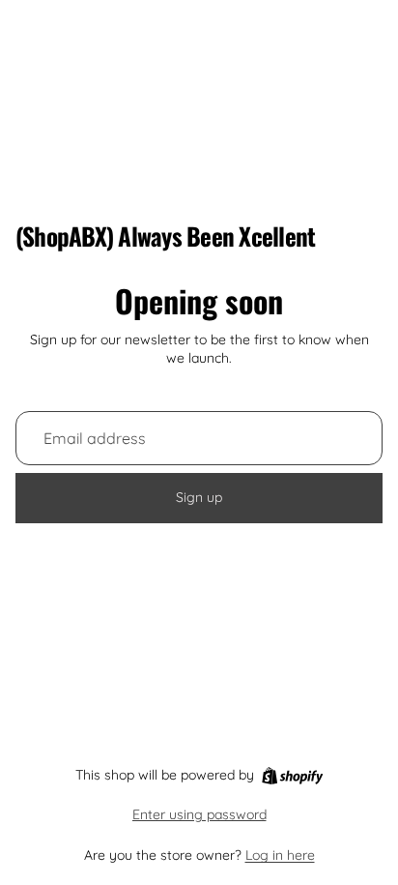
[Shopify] (292, 775)
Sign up (199, 497)
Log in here (280, 855)
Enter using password (199, 814)
